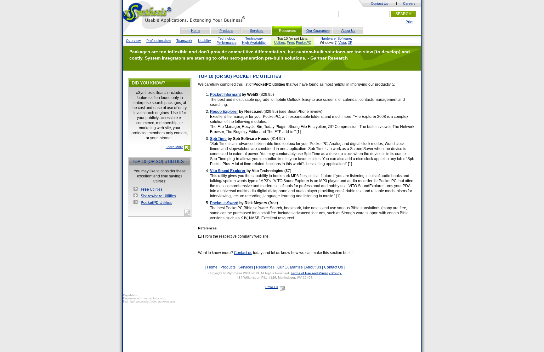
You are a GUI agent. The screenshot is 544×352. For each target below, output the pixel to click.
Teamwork (184, 41)
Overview (133, 41)
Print (409, 22)
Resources (265, 267)
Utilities (279, 42)
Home (195, 30)
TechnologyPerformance (226, 40)
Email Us (271, 287)
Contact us (243, 253)
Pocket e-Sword (224, 203)
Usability (204, 41)
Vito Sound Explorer (228, 171)
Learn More (174, 147)
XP (350, 42)
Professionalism (158, 41)
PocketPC (303, 42)
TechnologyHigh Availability (254, 40)
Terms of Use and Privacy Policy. (316, 273)
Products (226, 30)
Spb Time (218, 138)
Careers (409, 3)
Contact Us (379, 3)
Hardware (328, 38)
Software (344, 38)
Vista (342, 42)
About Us (348, 30)
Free (290, 42)
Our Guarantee (318, 30)
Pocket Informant (225, 94)
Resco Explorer (224, 111)
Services (257, 30)
